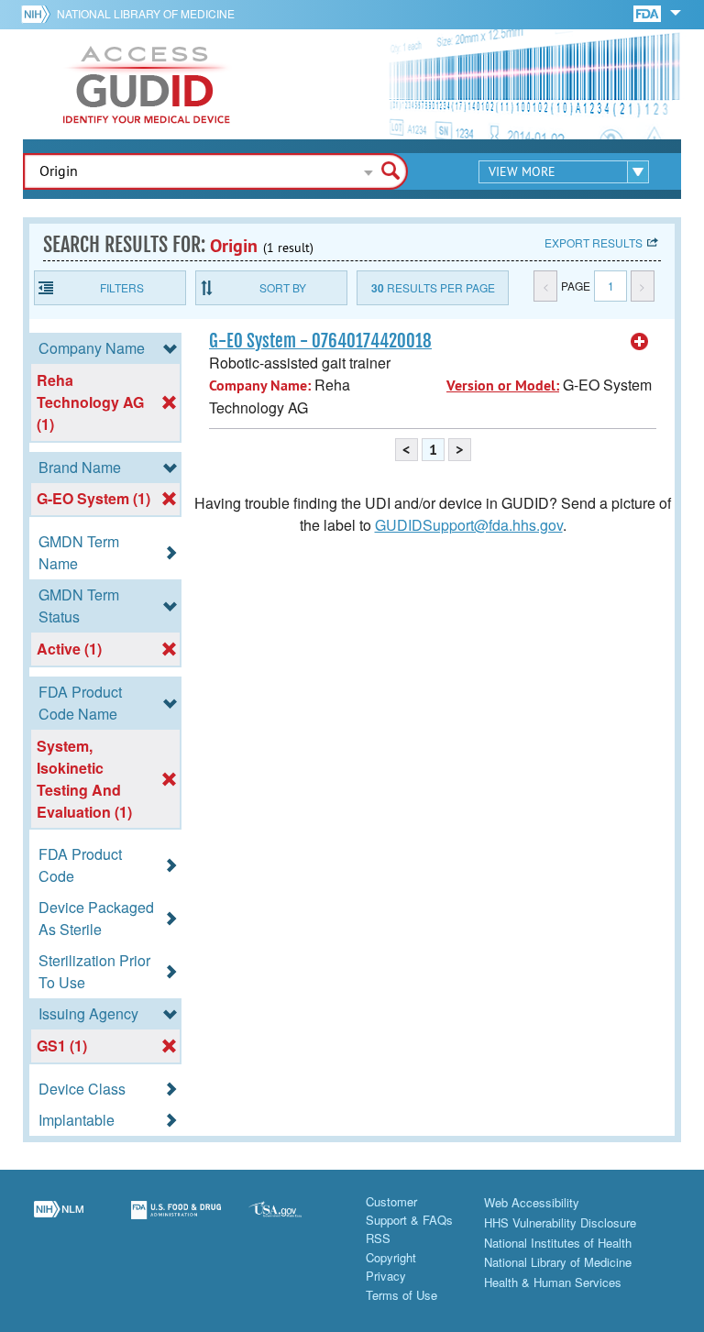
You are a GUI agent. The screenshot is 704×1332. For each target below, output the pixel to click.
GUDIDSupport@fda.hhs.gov (469, 524)
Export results (593, 242)
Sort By (282, 287)
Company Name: (260, 385)
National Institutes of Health (558, 1242)
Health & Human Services (553, 1282)
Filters (122, 287)
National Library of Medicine (146, 13)
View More (522, 171)
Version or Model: (502, 385)
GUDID (146, 84)
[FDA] (648, 12)
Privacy (386, 1275)
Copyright (391, 1257)
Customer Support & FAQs (409, 1210)
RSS (378, 1238)
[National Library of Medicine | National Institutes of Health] (59, 1221)
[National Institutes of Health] (39, 14)
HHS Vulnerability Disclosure (560, 1222)
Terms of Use (401, 1295)
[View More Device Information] (640, 342)
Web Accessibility (531, 1202)
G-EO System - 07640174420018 (320, 341)
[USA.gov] (293, 1221)
